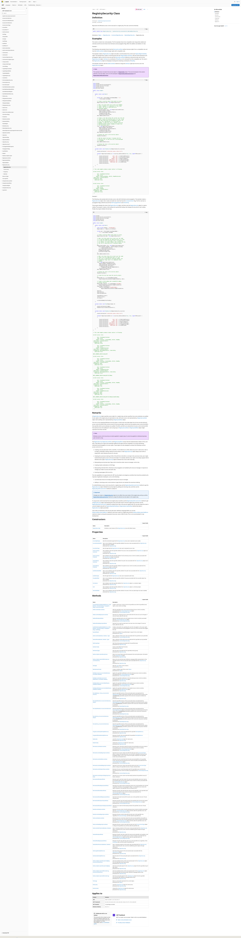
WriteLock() (95, 884)
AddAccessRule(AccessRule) (98, 609)
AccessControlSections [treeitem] (7, 22)
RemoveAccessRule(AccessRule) (99, 746)
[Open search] (235, 2)
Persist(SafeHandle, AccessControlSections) (102, 708)
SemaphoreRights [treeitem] (6, 185)
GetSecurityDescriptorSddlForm (140, 512)
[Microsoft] (2, 2)
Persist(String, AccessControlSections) (101, 724)
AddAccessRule (100, 51)
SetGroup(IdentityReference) (99, 850)
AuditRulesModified (97, 570)
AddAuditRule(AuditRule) (98, 618)
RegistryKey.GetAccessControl (126, 73)
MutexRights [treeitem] (5, 123)
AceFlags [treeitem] (4, 34)
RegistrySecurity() (96, 528)
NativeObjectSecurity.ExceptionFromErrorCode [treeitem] (12, 130)
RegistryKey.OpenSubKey (112, 506)
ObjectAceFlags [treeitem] (6, 137)
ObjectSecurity (106, 35)
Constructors (217, 16)
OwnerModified (96, 590)
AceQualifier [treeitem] (5, 36)
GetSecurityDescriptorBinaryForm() (100, 654)
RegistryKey (122, 72)
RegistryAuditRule (118, 419)
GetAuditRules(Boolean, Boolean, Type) (101, 639)
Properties (217, 18)
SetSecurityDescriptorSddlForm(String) (101, 876)
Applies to (217, 21)
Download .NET (235, 5)
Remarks (217, 15)
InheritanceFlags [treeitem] (6, 114)
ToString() (95, 881)
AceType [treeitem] (4, 38)
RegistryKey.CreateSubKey (126, 506)
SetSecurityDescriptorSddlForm (99, 512)
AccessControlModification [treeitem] (8, 20)
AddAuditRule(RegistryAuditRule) (100, 623)
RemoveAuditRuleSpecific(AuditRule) (100, 800)
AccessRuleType (96, 548)
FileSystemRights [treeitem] (6, 103)
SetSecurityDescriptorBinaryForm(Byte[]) (101, 865)
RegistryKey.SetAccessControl (100, 75)
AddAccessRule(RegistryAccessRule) (100, 614)
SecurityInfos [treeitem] (5, 178)
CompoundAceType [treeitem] (7, 64)
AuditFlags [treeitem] (5, 41)
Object (99, 35)
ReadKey (119, 59)
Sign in (238, 1)
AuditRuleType (96, 575)
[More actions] (148, 9)
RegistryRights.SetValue (126, 55)
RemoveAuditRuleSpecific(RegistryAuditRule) (102, 805)
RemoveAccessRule (117, 49)
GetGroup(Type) (96, 643)
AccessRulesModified (97, 543)
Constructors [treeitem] (6, 169)
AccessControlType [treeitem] (6, 25)
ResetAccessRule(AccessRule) (99, 809)
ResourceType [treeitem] (5, 176)
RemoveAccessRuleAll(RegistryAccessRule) (102, 765)
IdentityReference (139, 731)
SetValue (106, 59)
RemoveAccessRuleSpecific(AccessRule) (101, 769)
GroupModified (96, 578)
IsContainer (95, 583)
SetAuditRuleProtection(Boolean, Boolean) (101, 844)
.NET (97, 9)
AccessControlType (142, 752)
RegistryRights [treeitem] (6, 162)
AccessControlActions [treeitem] (7, 18)
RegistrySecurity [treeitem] (7, 167)
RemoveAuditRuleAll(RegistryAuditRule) (101, 797)
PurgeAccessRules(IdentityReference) (101, 731)
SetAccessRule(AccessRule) (98, 818)
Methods (217, 20)
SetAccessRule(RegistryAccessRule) (100, 824)
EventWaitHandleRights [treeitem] (7, 91)
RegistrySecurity (107, 53)
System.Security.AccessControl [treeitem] (9, 16)
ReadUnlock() (95, 742)
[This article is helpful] (225, 26)
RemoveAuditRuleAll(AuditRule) (99, 790)
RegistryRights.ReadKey (141, 53)
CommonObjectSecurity (117, 35)
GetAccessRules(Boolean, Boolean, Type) (101, 635)
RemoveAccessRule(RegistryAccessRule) (101, 752)
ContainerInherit (130, 201)
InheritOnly (126, 202)
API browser (102, 9)
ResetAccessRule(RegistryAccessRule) (101, 814)
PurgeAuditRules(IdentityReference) (100, 735)
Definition (217, 11)
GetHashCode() (96, 646)
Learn (94, 9)
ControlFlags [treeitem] (5, 66)
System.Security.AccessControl (104, 20)
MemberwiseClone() (97, 669)
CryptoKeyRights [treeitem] (6, 73)
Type (117, 665)
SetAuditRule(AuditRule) (98, 834)
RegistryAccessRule (142, 418)
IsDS (94, 586)
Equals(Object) (96, 632)
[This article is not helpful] (227, 26)
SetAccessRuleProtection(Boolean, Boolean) (102, 828)
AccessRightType (96, 540)
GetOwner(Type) (96, 650)
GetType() (95, 665)
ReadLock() (95, 739)
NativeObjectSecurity (130, 35)
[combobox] (14, 11)
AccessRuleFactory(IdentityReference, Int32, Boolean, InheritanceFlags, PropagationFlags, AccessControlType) (102, 606)
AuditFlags (115, 842)
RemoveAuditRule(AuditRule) (99, 779)
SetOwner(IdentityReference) (99, 855)
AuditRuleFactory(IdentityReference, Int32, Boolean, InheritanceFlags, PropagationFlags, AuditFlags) (102, 628)
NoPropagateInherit (116, 202)
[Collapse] (26, 8)
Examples (217, 13)
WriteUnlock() (95, 888)
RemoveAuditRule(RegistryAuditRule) (100, 785)
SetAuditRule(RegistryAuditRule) (99, 840)
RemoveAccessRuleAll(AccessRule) (100, 759)
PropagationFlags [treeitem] (6, 148)
